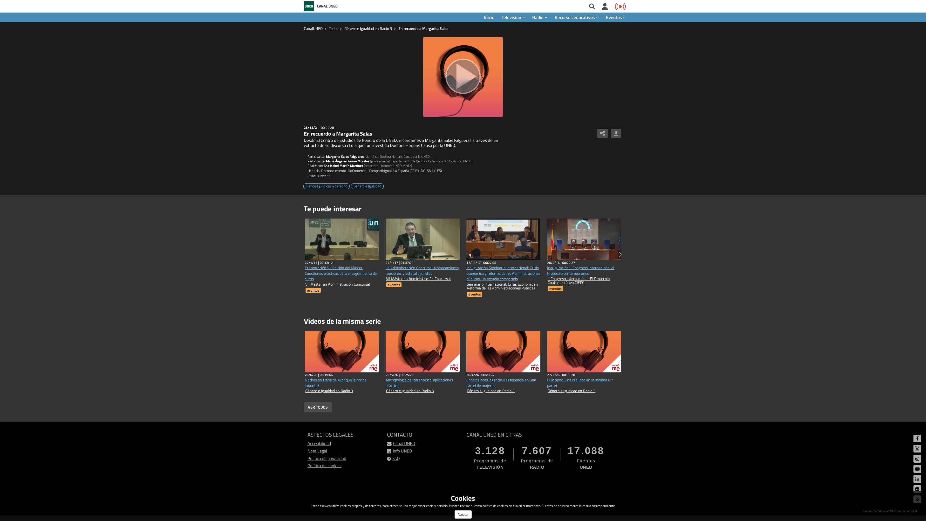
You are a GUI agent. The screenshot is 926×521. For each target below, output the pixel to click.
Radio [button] (538, 17)
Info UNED (402, 451)
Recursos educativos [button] (575, 17)
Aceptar (463, 514)
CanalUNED (313, 28)
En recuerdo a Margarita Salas (423, 28)
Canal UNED (404, 443)
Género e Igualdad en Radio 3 (368, 28)
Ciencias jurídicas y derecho (326, 186)
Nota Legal (317, 451)
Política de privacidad (326, 458)
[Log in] (605, 6)
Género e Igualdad (367, 186)
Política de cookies (324, 465)
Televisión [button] (512, 17)
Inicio (489, 17)
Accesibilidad (319, 443)
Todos (333, 28)
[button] (620, 254)
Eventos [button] (614, 17)
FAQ (396, 458)
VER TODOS (318, 407)
